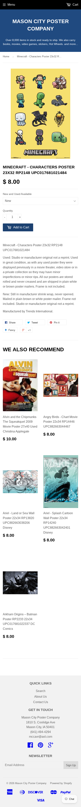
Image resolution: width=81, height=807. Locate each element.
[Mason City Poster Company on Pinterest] (40, 746)
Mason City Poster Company (40, 25)
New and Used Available (17, 193)
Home (6, 56)
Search (40, 691)
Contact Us (40, 702)
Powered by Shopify (61, 783)
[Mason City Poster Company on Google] (50, 746)
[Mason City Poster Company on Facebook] (30, 746)
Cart (75, 4)
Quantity (8, 210)
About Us (40, 696)
